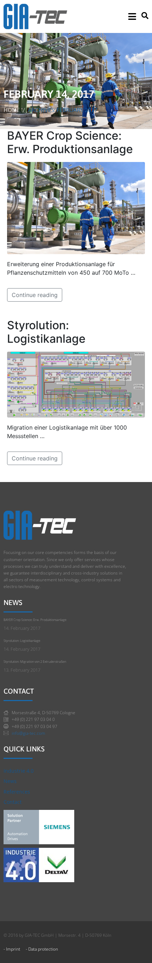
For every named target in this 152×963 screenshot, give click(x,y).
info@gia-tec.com (28, 733)
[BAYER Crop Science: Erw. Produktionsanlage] (76, 207)
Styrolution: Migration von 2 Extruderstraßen (35, 661)
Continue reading (35, 294)
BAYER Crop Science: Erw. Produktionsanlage (70, 142)
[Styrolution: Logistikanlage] (76, 383)
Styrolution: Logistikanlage (46, 332)
